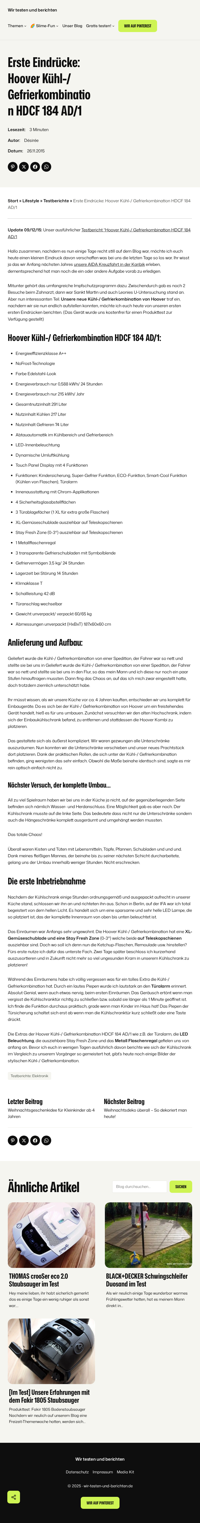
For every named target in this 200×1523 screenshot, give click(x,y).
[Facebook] (35, 167)
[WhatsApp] (46, 167)
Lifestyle (30, 200)
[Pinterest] (13, 167)
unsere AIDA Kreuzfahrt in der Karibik (109, 264)
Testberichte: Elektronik (29, 1075)
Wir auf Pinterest (137, 26)
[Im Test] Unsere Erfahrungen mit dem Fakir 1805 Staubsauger (49, 1396)
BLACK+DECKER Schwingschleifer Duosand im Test (147, 1280)
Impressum (103, 1472)
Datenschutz (77, 1472)
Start (13, 200)
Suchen (180, 1186)
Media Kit (125, 1472)
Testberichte (56, 200)
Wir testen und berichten (32, 10)
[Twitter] (24, 167)
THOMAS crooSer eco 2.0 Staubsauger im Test (38, 1280)
